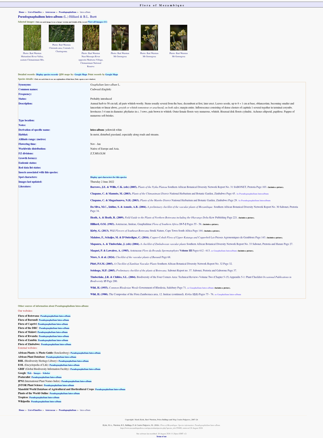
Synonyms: (25, 84)
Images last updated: (30, 181)
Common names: (28, 89)
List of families (35, 11)
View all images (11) (97, 21)
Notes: (22, 125)
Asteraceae (50, 11)
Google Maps (81, 74)
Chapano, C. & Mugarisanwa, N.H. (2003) (114, 200)
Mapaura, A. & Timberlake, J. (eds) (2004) (114, 244)
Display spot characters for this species (108, 177)
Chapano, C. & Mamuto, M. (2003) (110, 193)
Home (21, 11)
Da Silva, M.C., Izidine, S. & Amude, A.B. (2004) (118, 207)
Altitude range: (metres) (32, 139)
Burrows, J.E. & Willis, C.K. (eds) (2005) (113, 187)
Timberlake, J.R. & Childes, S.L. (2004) (112, 277)
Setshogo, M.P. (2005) (102, 270)
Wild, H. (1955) (99, 287)
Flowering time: (27, 144)
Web (29, 373)
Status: (22, 99)
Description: (25, 103)
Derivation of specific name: (34, 130)
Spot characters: (28, 177)
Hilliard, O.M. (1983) (102, 224)
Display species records (47, 74)
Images (37, 373)
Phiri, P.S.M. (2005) (101, 263)
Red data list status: (30, 167)
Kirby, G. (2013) (99, 230)
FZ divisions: (26, 153)
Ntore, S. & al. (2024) (102, 257)
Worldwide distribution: (32, 148)
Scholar (46, 373)
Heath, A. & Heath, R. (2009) (106, 217)
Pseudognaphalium (67, 11)
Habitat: (23, 134)
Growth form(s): (28, 158)
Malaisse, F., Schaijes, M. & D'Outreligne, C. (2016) (119, 237)
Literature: (25, 186)
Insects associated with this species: (38, 172)
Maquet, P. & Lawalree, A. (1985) (109, 250)
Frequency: (25, 94)
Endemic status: (28, 163)
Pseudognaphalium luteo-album (55, 315)
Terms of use (161, 436)
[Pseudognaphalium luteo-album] (32, 37)
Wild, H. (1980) (99, 294)
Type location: (26, 120)
